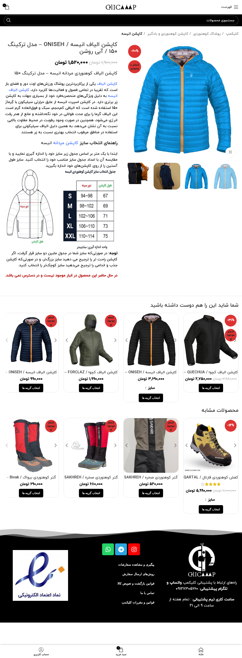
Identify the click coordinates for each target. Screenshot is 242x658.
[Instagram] (134, 549)
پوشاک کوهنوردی (206, 33)
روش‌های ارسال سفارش (138, 574)
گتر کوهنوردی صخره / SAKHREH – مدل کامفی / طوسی (151, 480)
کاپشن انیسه (131, 33)
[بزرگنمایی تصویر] (230, 152)
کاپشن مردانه (65, 143)
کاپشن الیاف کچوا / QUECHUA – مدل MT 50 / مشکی (211, 375)
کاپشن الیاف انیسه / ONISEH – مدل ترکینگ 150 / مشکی (151, 375)
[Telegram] (121, 549)
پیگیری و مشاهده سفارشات (136, 564)
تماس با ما (147, 593)
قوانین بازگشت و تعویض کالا (135, 583)
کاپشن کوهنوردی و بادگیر (167, 33)
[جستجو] (8, 20)
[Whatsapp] (108, 549)
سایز (151, 388)
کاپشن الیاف (107, 83)
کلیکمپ (231, 33)
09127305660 (187, 588)
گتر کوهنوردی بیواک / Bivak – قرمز (31, 480)
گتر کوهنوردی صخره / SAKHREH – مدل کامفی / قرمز (91, 480)
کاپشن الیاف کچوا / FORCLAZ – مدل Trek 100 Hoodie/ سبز (91, 375)
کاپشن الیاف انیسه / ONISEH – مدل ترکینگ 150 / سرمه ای (31, 375)
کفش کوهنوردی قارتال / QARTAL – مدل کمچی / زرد (211, 480)
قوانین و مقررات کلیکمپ (138, 602)
